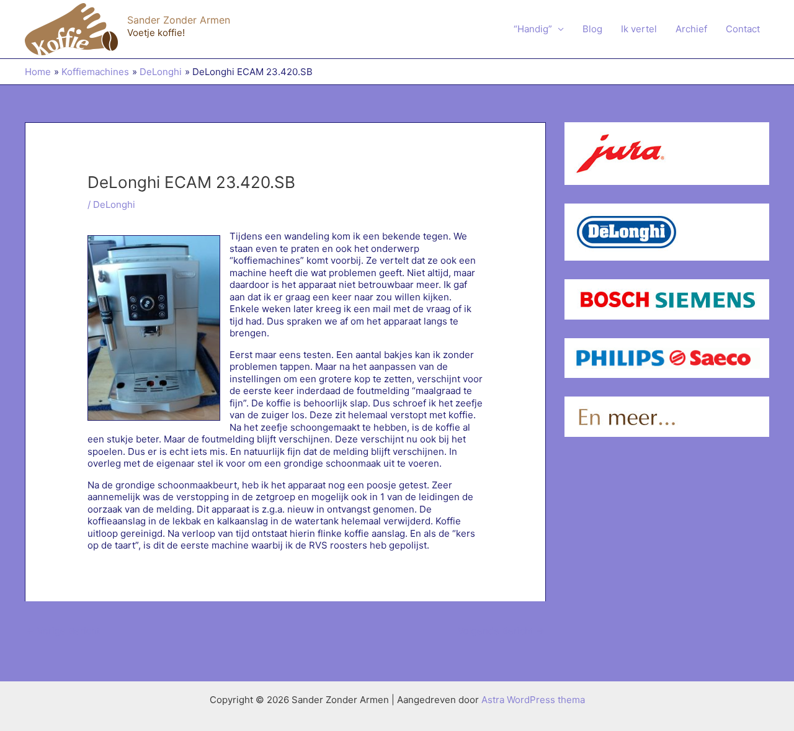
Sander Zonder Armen (178, 20)
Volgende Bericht (501, 631)
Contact (743, 29)
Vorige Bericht (63, 631)
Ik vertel (639, 29)
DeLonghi (114, 204)
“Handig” (533, 29)
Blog (592, 29)
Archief (691, 29)
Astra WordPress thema (533, 700)
